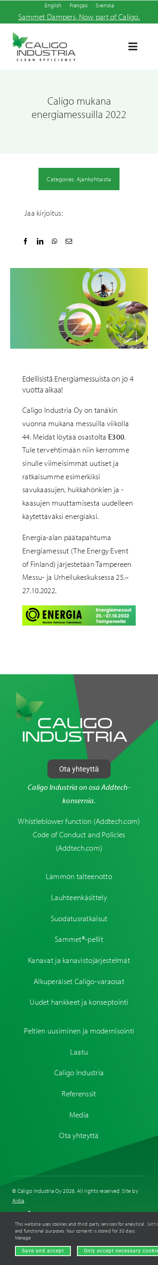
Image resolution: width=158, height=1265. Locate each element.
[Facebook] (25, 241)
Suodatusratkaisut (79, 918)
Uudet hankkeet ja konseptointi (79, 1002)
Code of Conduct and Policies (79, 834)
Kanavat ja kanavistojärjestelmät (79, 960)
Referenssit (79, 1093)
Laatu (79, 1052)
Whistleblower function (55, 821)
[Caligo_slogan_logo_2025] (44, 35)
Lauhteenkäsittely (79, 897)
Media (79, 1114)
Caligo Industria (79, 1072)
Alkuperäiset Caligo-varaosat (79, 981)
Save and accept (43, 1251)
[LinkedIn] (40, 241)
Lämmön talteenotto (79, 876)
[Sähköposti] (69, 241)
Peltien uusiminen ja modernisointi (79, 1031)
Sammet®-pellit (79, 939)
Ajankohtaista (94, 179)
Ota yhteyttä (78, 1135)
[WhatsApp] (55, 241)
